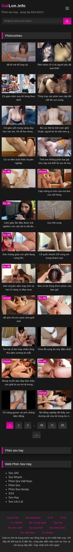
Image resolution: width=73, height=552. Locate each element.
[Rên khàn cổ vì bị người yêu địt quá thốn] (54, 52)
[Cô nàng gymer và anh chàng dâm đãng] (18, 399)
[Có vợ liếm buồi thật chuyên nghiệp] (18, 146)
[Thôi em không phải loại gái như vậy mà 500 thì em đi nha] (54, 146)
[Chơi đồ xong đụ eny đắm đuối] (54, 336)
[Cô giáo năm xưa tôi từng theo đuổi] (18, 83)
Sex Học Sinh (15, 527)
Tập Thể (57, 522)
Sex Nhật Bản (33, 517)
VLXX (63, 517)
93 (62, 425)
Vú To (50, 517)
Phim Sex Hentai (18, 489)
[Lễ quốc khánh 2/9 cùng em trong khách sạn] (54, 241)
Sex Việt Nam (27, 532)
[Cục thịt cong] (54, 210)
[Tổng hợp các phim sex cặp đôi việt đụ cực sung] (54, 83)
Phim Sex (14, 485)
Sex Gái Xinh (36, 527)
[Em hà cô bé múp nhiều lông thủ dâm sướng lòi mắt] (18, 336)
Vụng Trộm (13, 517)
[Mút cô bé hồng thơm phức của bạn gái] (54, 273)
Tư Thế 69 (16, 522)
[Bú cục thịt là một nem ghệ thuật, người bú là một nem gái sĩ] (54, 115)
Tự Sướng (47, 532)
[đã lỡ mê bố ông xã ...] (18, 52)
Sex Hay (13, 497)
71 (52, 425)
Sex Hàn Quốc (57, 527)
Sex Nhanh (15, 477)
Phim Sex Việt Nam (20, 481)
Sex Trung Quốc (37, 522)
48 (41, 425)
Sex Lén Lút (15, 501)
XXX (11, 493)
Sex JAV (13, 473)
